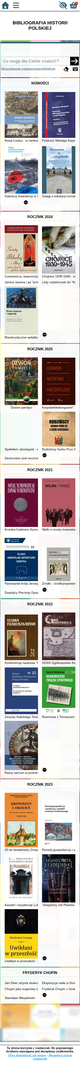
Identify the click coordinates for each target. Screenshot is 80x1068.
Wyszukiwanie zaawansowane (22, 68)
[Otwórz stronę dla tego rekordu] (22, 115)
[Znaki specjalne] (75, 69)
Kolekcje (49, 68)
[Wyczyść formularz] (66, 69)
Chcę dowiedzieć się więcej (27, 1055)
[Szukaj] (74, 61)
